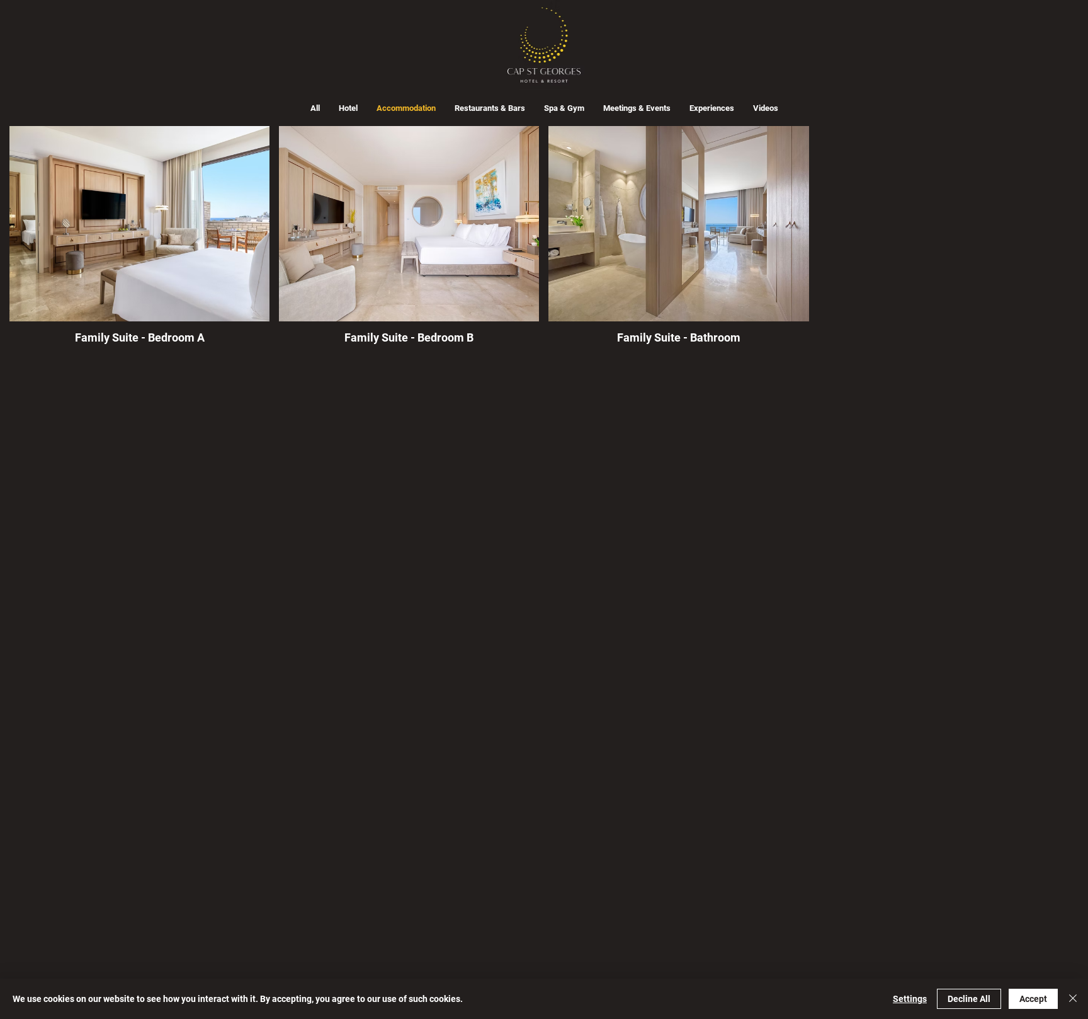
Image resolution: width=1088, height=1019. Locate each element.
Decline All (969, 999)
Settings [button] (910, 999)
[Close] (1072, 999)
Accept (1033, 999)
